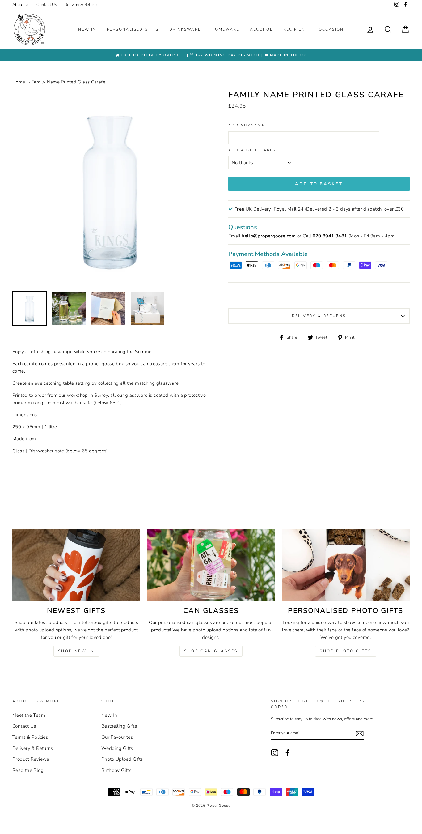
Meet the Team (28, 715)
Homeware (225, 29)
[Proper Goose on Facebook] (406, 4)
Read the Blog (28, 770)
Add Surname (246, 125)
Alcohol (261, 29)
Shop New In (76, 650)
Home (18, 82)
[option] (211, 55)
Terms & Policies (30, 737)
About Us (20, 4)
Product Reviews (30, 759)
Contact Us (46, 4)
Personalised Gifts (132, 29)
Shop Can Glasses (211, 650)
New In (87, 29)
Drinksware (185, 29)
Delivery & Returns (81, 4)
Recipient (295, 29)
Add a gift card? (252, 150)
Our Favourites (117, 737)
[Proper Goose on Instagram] (397, 4)
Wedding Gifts (117, 748)
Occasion (331, 29)
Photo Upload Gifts (122, 759)
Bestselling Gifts (119, 726)
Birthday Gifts (116, 770)
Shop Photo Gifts (346, 650)
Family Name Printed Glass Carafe (68, 82)
